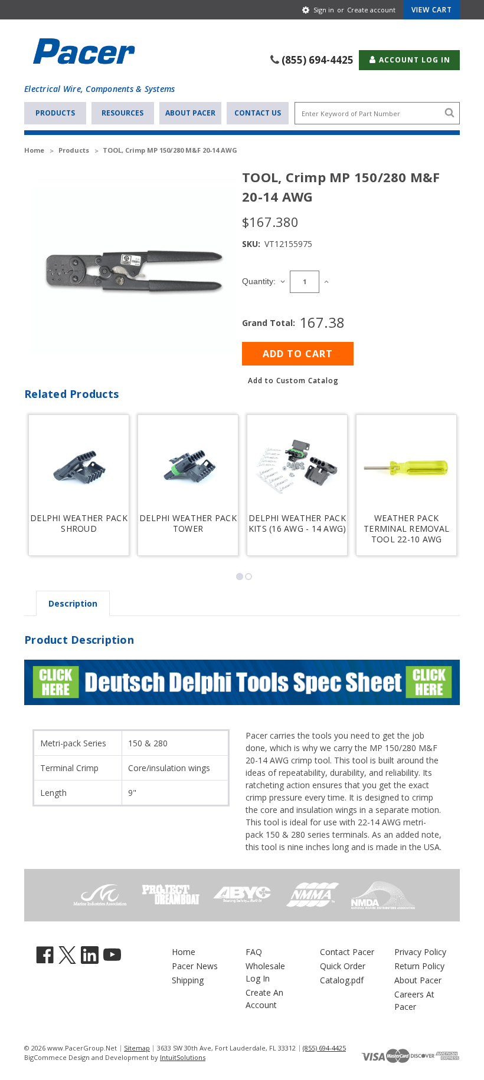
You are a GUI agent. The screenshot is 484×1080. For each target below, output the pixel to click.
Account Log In (413, 60)
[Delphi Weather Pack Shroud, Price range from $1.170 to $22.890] (79, 467)
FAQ (254, 951)
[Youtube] (112, 954)
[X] (67, 954)
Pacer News (195, 966)
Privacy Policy (420, 951)
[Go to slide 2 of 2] (248, 576)
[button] (293, 381)
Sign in (323, 9)
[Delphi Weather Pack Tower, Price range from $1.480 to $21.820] (188, 467)
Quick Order (342, 966)
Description (72, 603)
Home (183, 951)
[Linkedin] (90, 954)
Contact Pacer (347, 951)
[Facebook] (45, 954)
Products (55, 113)
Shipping (188, 980)
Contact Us (257, 113)
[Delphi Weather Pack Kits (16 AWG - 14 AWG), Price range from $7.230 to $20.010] (297, 467)
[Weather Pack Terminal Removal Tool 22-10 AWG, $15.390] (406, 467)
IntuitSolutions (182, 1057)
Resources (122, 113)
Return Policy (419, 966)
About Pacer (190, 113)
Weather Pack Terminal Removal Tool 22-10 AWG (406, 529)
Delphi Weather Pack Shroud (78, 523)
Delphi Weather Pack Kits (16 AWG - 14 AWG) (297, 523)
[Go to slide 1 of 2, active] (239, 576)
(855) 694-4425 (318, 60)
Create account (371, 9)
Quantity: (259, 281)
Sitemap (137, 1047)
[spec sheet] (242, 681)
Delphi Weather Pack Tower (188, 523)
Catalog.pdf (342, 980)
